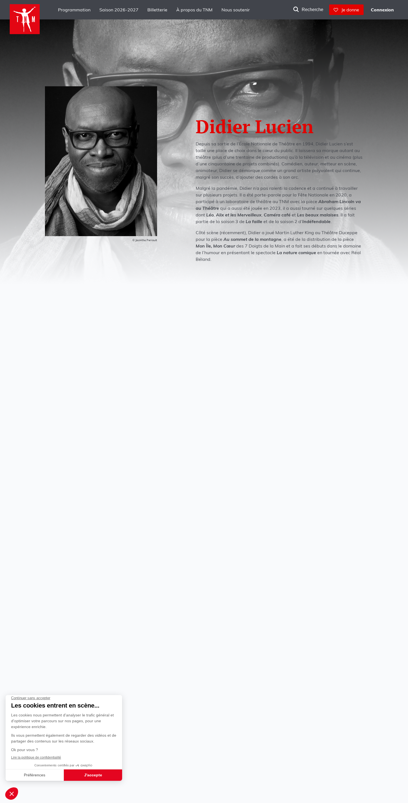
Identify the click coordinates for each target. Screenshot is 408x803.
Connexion (382, 9)
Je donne (348, 9)
